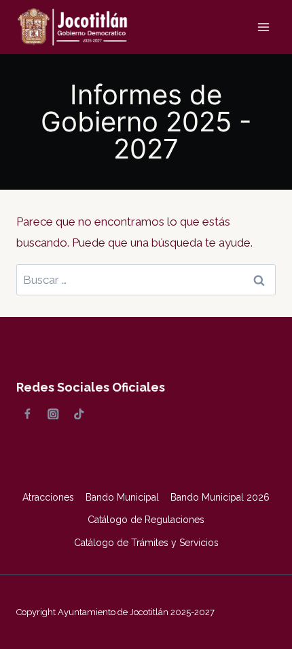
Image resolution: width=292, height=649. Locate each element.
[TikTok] (79, 413)
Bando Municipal (122, 497)
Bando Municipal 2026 (220, 497)
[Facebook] (27, 413)
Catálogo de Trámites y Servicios (146, 542)
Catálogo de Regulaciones (146, 519)
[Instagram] (53, 413)
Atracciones (48, 497)
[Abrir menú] (263, 26)
